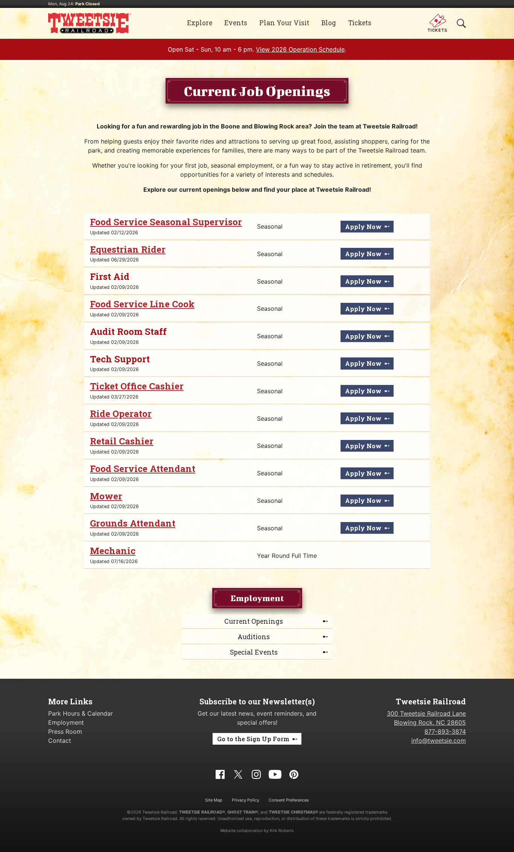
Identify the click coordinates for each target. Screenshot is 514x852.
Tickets (437, 29)
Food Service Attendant (142, 469)
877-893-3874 (445, 731)
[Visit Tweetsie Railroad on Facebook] (220, 773)
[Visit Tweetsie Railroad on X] (238, 773)
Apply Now (363, 227)
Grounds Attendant (132, 523)
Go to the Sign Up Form (253, 739)
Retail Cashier (122, 441)
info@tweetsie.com (438, 740)
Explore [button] (199, 22)
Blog (328, 22)
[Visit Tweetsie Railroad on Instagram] (256, 773)
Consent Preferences (289, 800)
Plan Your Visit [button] (284, 22)
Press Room (65, 731)
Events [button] (235, 22)
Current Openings (253, 621)
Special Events (254, 652)
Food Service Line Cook (142, 304)
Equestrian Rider (128, 249)
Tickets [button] (359, 22)
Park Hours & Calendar (80, 713)
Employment (66, 722)
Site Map (213, 800)
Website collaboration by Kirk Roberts (257, 830)
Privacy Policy (245, 800)
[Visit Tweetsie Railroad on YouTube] (275, 773)
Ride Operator (121, 414)
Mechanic (112, 551)
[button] (461, 23)
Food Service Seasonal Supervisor (166, 222)
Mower (106, 496)
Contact (59, 740)
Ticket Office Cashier (137, 386)
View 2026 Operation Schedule (300, 49)
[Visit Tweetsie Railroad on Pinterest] (293, 773)
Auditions (253, 636)
